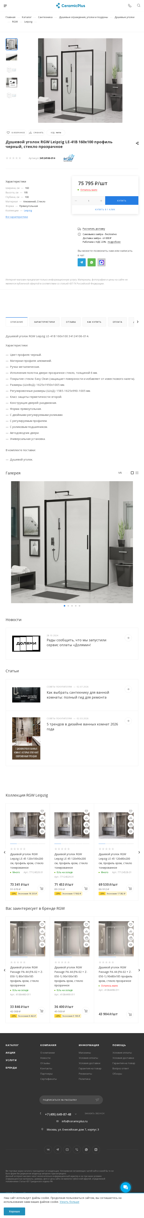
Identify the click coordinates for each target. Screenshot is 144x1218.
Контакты (46, 1068)
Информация (89, 1045)
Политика (84, 1079)
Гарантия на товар (90, 1068)
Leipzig (28, 210)
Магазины (85, 1052)
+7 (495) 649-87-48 (58, 1114)
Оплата (117, 321)
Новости (45, 1058)
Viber (77, 1150)
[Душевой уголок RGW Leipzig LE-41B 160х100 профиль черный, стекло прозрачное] (80, 80)
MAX (102, 262)
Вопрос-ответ (120, 1068)
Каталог (12, 1045)
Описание (16, 321)
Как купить (94, 321)
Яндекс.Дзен (96, 1150)
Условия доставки (89, 1063)
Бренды (11, 1067)
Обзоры (117, 1073)
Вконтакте (48, 1150)
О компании (47, 1052)
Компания (48, 1045)
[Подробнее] (128, 637)
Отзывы (71, 321)
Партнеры (46, 1073)
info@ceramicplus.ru (75, 1121)
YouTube (67, 1150)
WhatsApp (92, 262)
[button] (64, 605)
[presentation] (4, 852)
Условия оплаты (88, 1058)
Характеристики (44, 321)
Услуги (11, 1060)
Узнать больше (69, 1202)
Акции (10, 1052)
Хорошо (14, 1211)
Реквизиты (85, 1073)
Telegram (82, 262)
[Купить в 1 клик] (42, 825)
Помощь (119, 1045)
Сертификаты (48, 1079)
